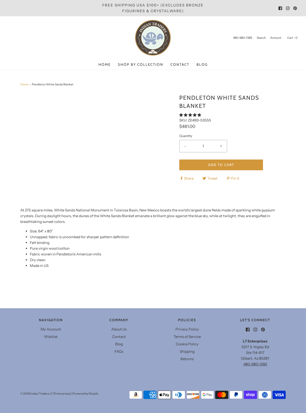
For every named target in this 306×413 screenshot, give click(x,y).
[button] (190, 115)
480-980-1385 (255, 364)
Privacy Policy (187, 329)
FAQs (119, 351)
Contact (179, 64)
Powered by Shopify (85, 393)
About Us (119, 329)
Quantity (185, 136)
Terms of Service (187, 336)
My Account (51, 329)
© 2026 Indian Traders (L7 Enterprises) (45, 393)
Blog (202, 64)
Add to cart (221, 165)
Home (104, 64)
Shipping (187, 351)
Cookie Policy (187, 344)
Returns (187, 359)
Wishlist (51, 336)
